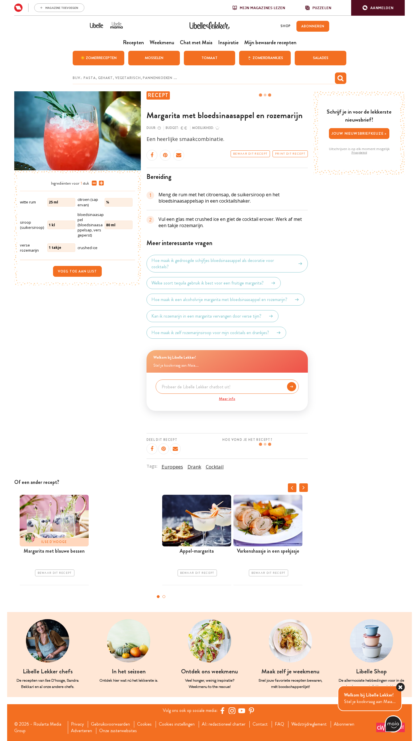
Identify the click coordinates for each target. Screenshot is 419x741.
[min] (93, 183)
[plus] (100, 183)
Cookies (144, 724)
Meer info (227, 398)
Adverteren (81, 731)
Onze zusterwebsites (118, 731)
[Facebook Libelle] (222, 710)
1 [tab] (158, 596)
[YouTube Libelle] (241, 710)
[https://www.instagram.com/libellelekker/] (232, 710)
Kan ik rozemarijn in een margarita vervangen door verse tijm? (206, 316)
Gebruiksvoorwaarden (110, 724)
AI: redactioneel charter (223, 724)
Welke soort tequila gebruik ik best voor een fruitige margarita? (207, 283)
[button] (378, 8)
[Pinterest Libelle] (251, 710)
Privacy (77, 724)
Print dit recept (290, 154)
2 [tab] (163, 596)
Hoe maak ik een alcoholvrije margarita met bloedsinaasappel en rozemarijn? (219, 299)
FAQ (279, 724)
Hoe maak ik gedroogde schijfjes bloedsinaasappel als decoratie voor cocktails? (212, 263)
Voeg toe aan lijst (77, 271)
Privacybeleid (359, 152)
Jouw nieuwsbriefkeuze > (359, 133)
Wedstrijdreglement (309, 724)
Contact (260, 724)
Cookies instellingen (177, 724)
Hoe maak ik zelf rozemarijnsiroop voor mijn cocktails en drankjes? (210, 332)
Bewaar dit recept (250, 154)
